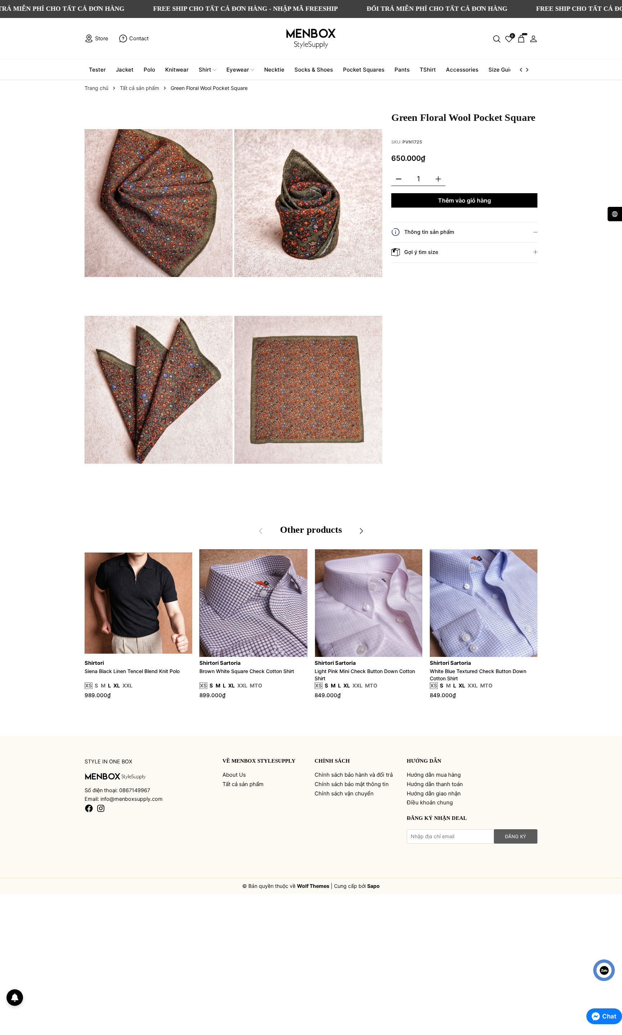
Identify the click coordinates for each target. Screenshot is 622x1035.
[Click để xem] (159, 203)
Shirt (205, 69)
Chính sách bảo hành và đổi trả (354, 774)
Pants (402, 69)
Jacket (125, 69)
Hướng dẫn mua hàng (434, 774)
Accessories (462, 69)
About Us (234, 774)
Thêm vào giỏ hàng (464, 200)
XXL (127, 685)
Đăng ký (515, 836)
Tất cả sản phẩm (242, 784)
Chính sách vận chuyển (344, 793)
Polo (149, 69)
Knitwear (177, 69)
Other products (311, 530)
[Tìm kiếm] (496, 38)
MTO (256, 685)
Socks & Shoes (313, 69)
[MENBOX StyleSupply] (311, 38)
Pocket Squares (363, 69)
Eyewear (237, 69)
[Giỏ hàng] (521, 38)
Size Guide (502, 69)
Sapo (373, 886)
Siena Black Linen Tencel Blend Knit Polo (132, 671)
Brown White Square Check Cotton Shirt (246, 671)
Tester (97, 69)
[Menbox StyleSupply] (115, 776)
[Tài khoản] (533, 38)
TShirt (428, 69)
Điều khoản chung (430, 802)
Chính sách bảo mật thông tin (352, 784)
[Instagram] (100, 808)
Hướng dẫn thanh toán (435, 784)
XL (116, 685)
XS (88, 685)
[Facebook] (89, 808)
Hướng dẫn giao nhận (434, 793)
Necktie (274, 69)
